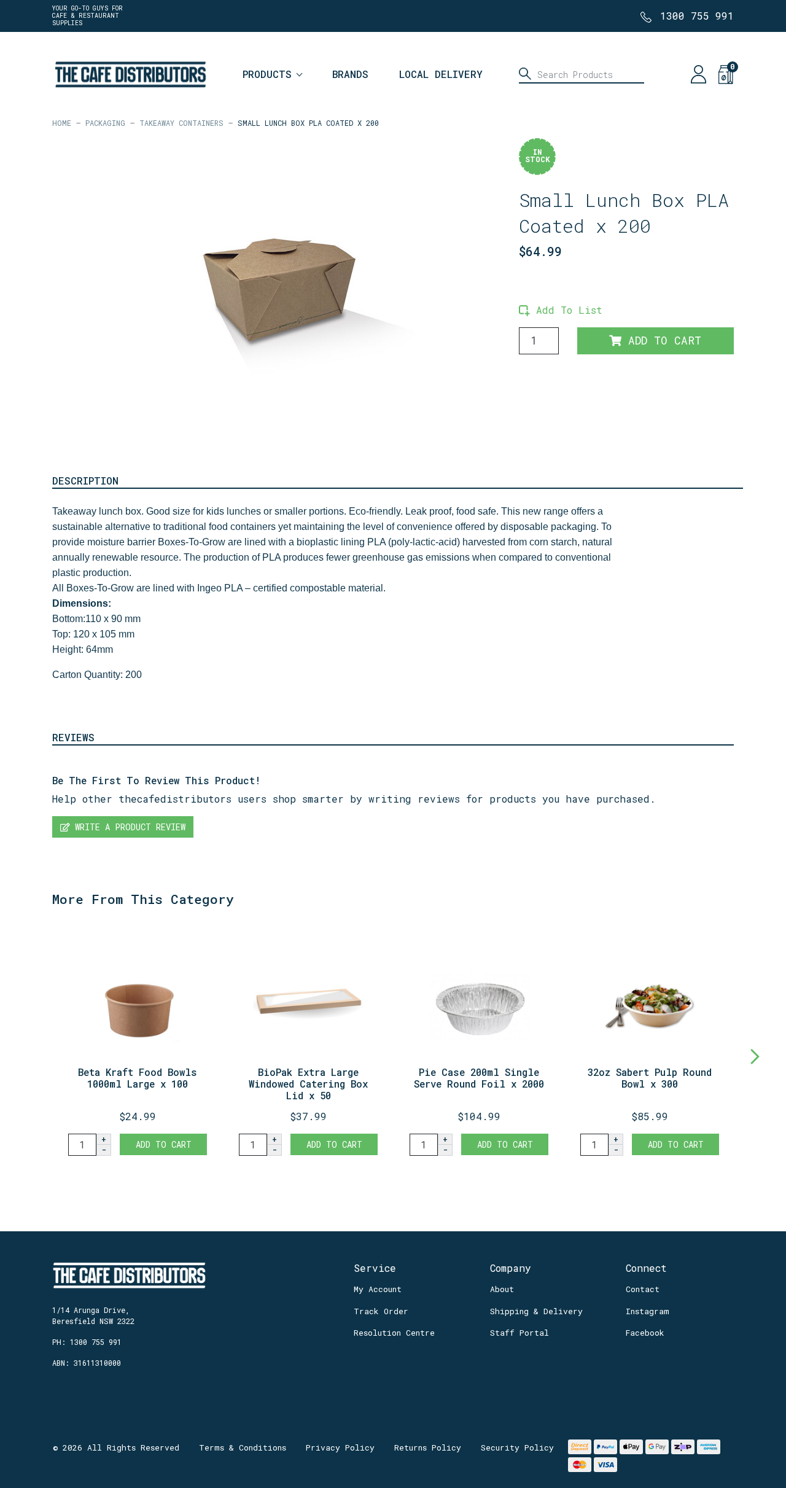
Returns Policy (427, 1447)
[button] (560, 309)
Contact (643, 1289)
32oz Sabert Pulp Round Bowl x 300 (650, 1077)
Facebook (645, 1332)
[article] (137, 1042)
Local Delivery (441, 74)
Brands (350, 74)
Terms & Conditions (242, 1447)
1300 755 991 (697, 15)
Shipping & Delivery (536, 1311)
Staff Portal (519, 1332)
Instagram (647, 1311)
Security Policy (517, 1447)
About (502, 1289)
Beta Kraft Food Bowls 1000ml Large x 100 (137, 1077)
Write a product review (127, 827)
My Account (378, 1289)
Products (267, 74)
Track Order (381, 1311)
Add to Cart (661, 340)
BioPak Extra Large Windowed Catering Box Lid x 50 (308, 1083)
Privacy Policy (340, 1447)
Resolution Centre (394, 1332)
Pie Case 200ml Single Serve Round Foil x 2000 (479, 1077)
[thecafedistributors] (129, 72)
